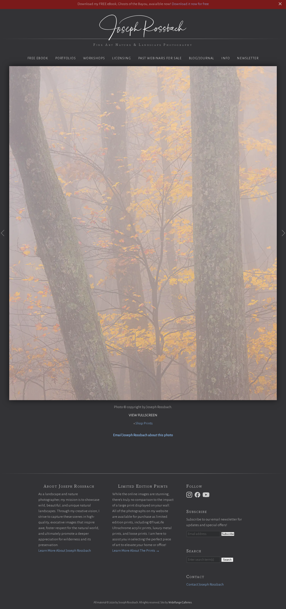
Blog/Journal (201, 58)
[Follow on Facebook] (198, 494)
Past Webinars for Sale (160, 58)
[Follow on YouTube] (207, 494)
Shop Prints (144, 423)
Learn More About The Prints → (136, 550)
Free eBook (37, 58)
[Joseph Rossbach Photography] (143, 38)
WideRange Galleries (180, 602)
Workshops (94, 58)
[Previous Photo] (4, 242)
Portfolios (65, 58)
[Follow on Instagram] (189, 494)
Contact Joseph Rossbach (205, 584)
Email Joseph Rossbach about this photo (143, 435)
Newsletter (248, 58)
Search (227, 559)
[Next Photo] (281, 242)
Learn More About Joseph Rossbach (64, 550)
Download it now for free (190, 4)
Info (225, 58)
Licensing (121, 58)
